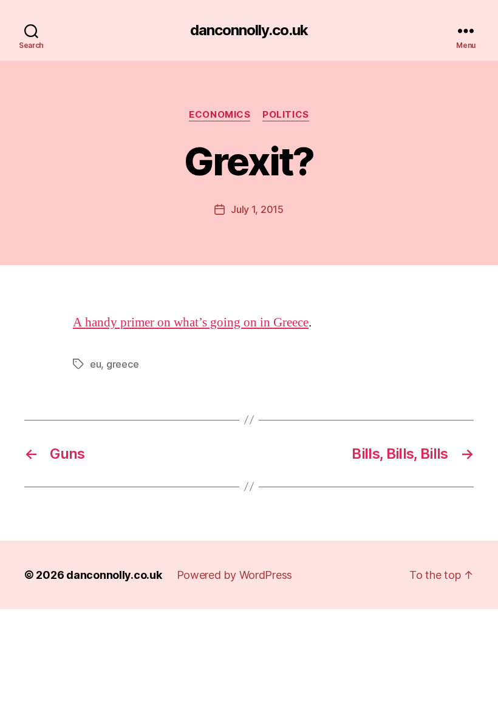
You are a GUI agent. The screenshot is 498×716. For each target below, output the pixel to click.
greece (122, 364)
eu (95, 364)
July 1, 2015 (257, 209)
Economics (219, 114)
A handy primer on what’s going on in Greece (191, 322)
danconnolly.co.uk (249, 30)
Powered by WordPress (235, 575)
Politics (285, 114)
